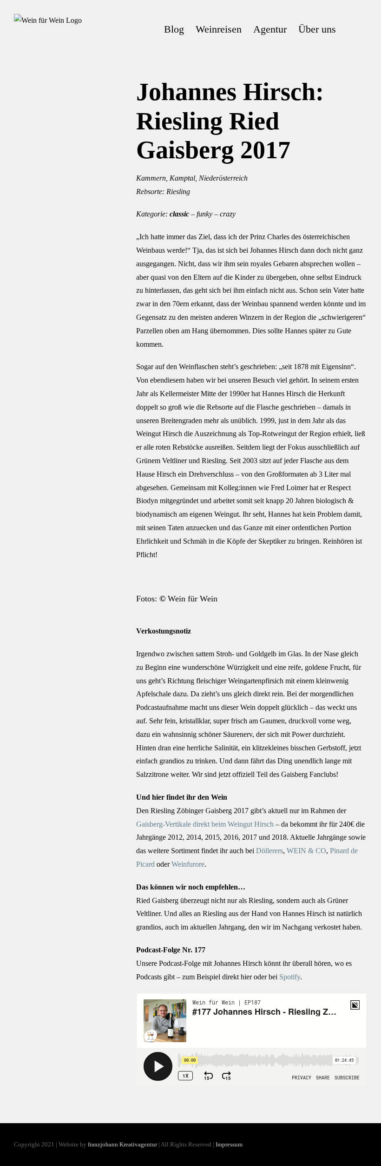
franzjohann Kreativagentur (122, 1144)
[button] (351, 29)
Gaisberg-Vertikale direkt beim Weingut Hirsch (205, 824)
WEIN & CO (306, 851)
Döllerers (269, 851)
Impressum (229, 1144)
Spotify (289, 977)
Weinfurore (187, 864)
